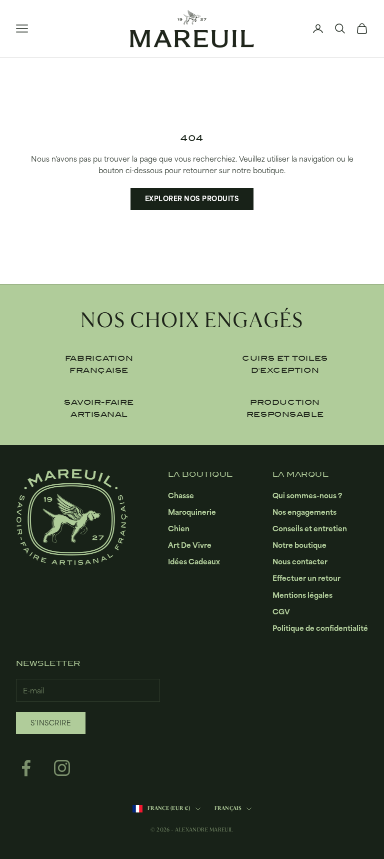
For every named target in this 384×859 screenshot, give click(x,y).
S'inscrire (50, 723)
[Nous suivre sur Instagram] (62, 768)
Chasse (181, 495)
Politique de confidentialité (320, 628)
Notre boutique (299, 545)
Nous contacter (300, 561)
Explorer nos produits (192, 199)
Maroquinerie (192, 512)
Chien (179, 528)
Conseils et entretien (309, 528)
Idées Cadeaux (194, 561)
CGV (281, 611)
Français (228, 808)
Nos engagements (304, 512)
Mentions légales (302, 595)
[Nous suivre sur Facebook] (26, 768)
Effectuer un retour (306, 578)
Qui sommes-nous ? (307, 495)
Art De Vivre (190, 545)
